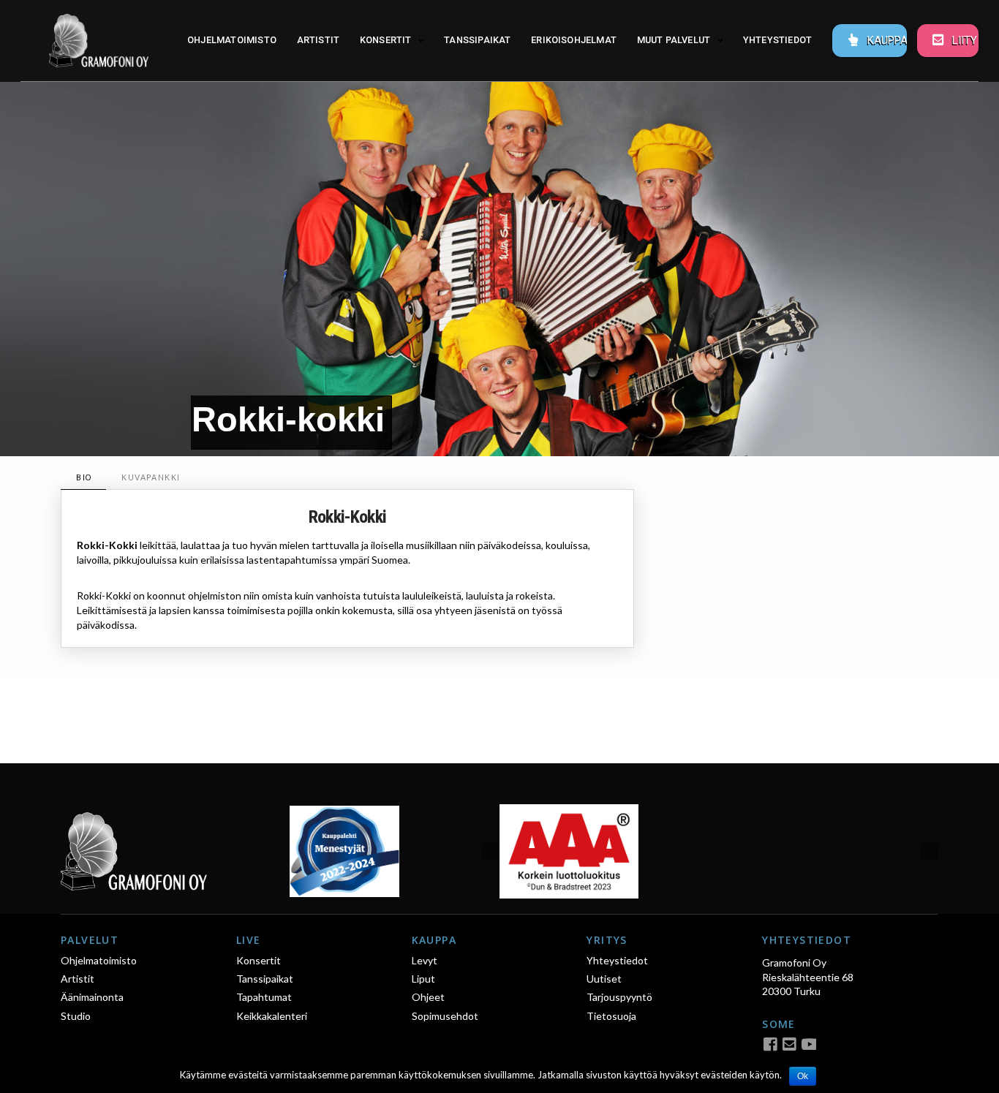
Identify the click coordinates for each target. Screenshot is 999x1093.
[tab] (83, 478)
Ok (802, 1076)
